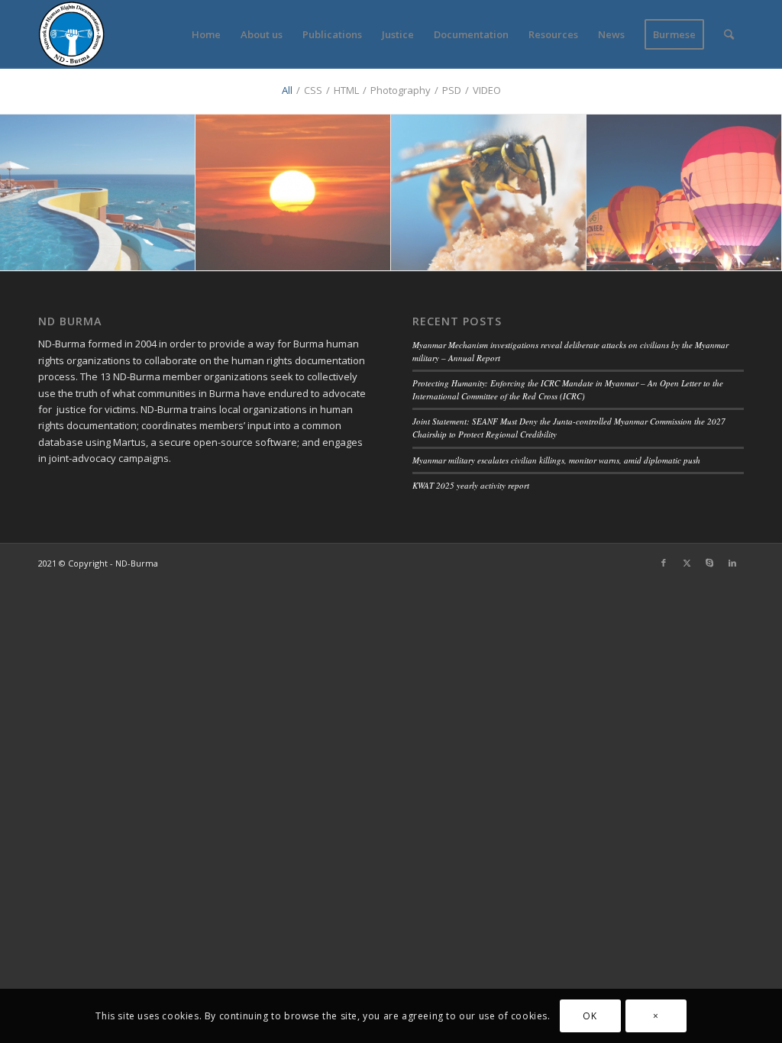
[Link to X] (686, 562)
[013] (293, 193)
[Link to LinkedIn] (732, 562)
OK (589, 1015)
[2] (684, 193)
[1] (98, 193)
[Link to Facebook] (663, 562)
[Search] (729, 34)
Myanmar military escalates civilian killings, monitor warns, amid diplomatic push (556, 460)
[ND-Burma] (71, 34)
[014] (488, 193)
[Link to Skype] (709, 562)
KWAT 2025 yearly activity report (470, 485)
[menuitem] (206, 34)
